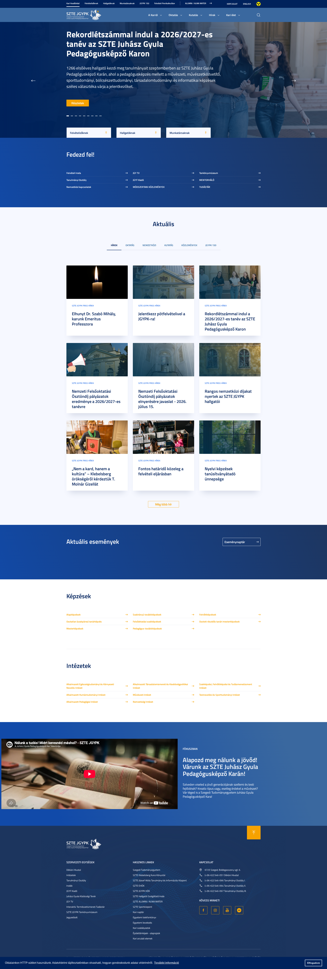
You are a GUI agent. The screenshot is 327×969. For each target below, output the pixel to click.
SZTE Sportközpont (142, 906)
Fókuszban (190, 749)
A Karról (153, 15)
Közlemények (189, 245)
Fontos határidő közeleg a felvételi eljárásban (160, 471)
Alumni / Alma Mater (195, 3)
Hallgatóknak (109, 3)
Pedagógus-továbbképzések (147, 628)
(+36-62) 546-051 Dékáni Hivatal (222, 875)
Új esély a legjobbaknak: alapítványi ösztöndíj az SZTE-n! (129, 79)
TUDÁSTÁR (204, 187)
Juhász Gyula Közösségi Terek (81, 896)
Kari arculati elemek (142, 938)
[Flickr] (239, 910)
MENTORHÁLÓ (206, 180)
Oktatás (173, 15)
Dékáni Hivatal (73, 869)
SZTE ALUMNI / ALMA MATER (148, 901)
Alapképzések (73, 614)
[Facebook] (203, 910)
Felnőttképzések (207, 614)
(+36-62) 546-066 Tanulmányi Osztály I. (225, 880)
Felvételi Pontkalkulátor (164, 3)
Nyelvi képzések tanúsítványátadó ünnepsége (220, 474)
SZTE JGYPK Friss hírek (83, 305)
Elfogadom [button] (313, 963)
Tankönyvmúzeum (208, 173)
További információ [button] (166, 962)
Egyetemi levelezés (142, 922)
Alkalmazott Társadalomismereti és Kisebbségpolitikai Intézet (160, 686)
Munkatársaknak (127, 3)
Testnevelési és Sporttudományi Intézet (219, 694)
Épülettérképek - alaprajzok (146, 933)
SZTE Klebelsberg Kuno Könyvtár (149, 875)
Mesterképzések (74, 628)
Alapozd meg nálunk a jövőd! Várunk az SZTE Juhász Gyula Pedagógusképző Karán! (220, 766)
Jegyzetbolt (71, 917)
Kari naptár (138, 912)
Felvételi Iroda (73, 173)
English (247, 3)
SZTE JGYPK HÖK (141, 891)
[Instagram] (215, 910)
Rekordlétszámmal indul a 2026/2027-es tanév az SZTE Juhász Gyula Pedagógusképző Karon (230, 321)
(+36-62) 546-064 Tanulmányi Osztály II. (225, 885)
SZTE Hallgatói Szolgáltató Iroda (148, 896)
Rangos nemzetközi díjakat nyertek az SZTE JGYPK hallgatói (228, 396)
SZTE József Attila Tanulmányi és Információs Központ (160, 880)
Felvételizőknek (91, 3)
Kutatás (193, 15)
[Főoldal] (92, 14)
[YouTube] (227, 910)
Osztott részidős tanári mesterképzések (219, 621)
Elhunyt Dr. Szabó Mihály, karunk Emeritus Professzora (94, 319)
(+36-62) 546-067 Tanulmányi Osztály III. (225, 891)
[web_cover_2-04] (97, 359)
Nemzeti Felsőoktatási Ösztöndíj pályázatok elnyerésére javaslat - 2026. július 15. (162, 398)
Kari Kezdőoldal (73, 3)
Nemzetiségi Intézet (143, 701)
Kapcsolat (232, 3)
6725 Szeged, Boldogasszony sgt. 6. (223, 869)
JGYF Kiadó (138, 180)
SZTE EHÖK (138, 885)
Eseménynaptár (234, 542)
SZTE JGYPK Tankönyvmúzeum (81, 912)
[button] (33, 80)
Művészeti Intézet (142, 694)
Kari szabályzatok (141, 927)
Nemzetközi (149, 245)
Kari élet (231, 15)
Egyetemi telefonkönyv (144, 917)
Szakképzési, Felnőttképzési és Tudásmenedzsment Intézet (225, 686)
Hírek (212, 15)
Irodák (69, 885)
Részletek (77, 103)
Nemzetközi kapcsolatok (78, 187)
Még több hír (163, 504)
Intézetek (71, 875)
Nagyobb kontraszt (258, 4)
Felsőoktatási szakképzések (147, 621)
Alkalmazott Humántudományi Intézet (85, 694)
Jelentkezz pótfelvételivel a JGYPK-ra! (161, 316)
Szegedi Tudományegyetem (146, 869)
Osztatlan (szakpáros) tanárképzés (84, 621)
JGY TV (136, 173)
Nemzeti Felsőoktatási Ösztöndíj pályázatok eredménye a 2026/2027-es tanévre (96, 398)
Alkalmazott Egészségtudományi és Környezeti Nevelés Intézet (90, 686)
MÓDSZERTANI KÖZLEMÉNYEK (149, 187)
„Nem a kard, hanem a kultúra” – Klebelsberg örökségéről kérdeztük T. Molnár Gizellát (93, 476)
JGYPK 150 (144, 3)
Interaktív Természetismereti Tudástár (85, 906)
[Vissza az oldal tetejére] (254, 832)
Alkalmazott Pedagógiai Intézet (82, 701)
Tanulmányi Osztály (76, 180)
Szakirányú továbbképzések (147, 614)
